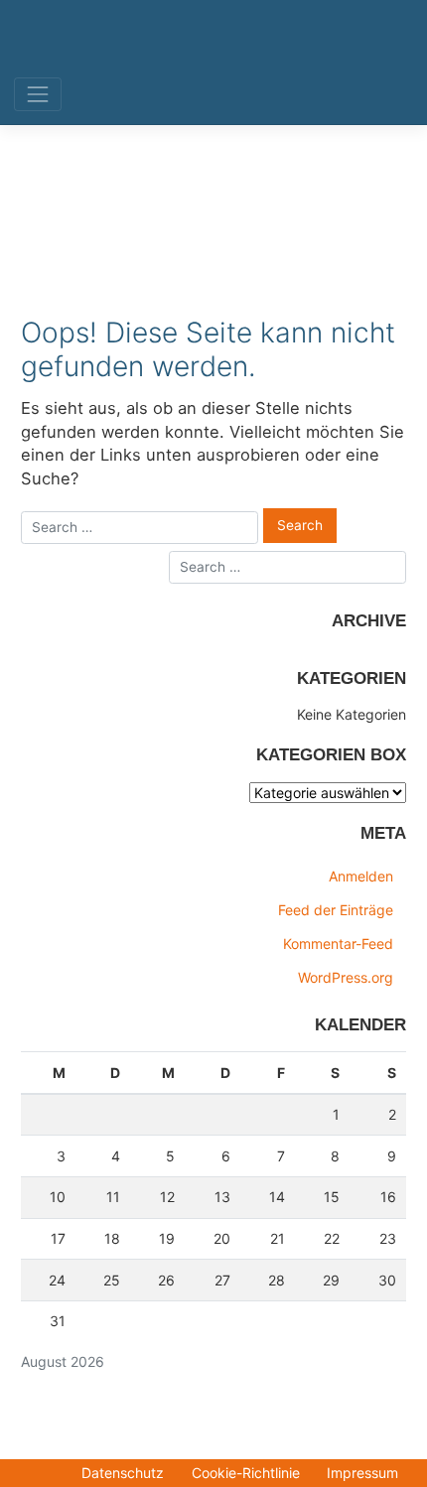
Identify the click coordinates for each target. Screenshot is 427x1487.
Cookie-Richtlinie (246, 1472)
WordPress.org (345, 977)
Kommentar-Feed (338, 943)
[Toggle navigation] (38, 94)
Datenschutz (122, 1472)
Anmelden (361, 876)
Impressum (362, 1472)
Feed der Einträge (335, 909)
